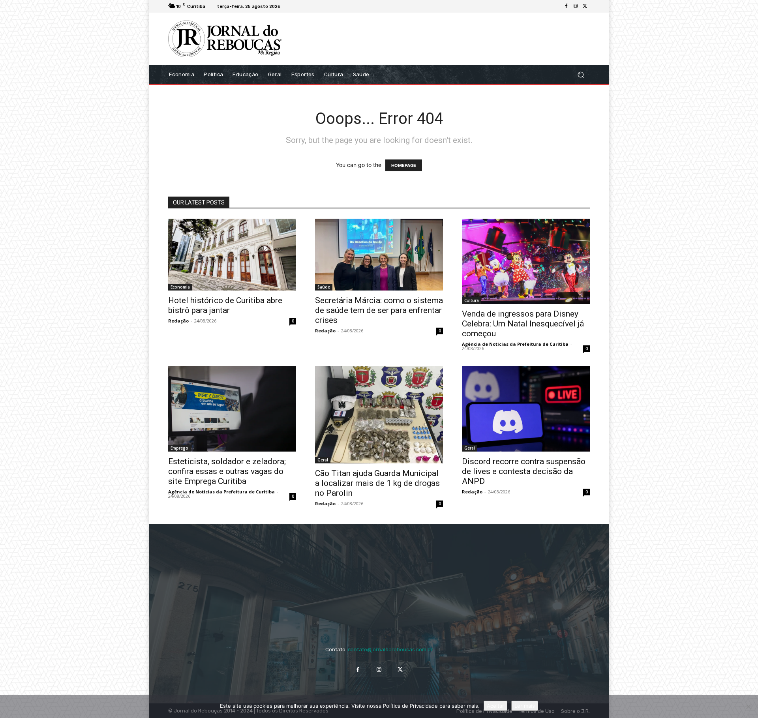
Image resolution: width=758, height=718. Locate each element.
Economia (180, 287)
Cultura (471, 300)
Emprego (179, 448)
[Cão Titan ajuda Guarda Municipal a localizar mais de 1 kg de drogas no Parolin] (379, 415)
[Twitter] (585, 6)
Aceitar (495, 706)
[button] (580, 74)
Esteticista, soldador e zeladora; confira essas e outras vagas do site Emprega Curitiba (227, 471)
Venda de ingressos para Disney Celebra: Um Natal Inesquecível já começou (523, 323)
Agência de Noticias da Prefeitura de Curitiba (515, 344)
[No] (748, 707)
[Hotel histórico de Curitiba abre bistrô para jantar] (232, 255)
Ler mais (524, 706)
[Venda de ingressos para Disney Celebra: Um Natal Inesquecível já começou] (526, 261)
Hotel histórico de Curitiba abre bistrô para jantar (225, 305)
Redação (178, 321)
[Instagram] (575, 6)
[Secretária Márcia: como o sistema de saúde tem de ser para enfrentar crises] (379, 255)
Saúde (323, 287)
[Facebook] (566, 6)
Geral (322, 460)
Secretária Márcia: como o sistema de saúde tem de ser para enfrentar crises (379, 310)
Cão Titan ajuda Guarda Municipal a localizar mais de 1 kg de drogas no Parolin (377, 483)
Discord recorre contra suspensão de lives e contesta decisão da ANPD (523, 471)
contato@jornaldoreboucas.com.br (390, 649)
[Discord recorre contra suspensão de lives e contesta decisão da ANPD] (526, 409)
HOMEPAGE (403, 165)
